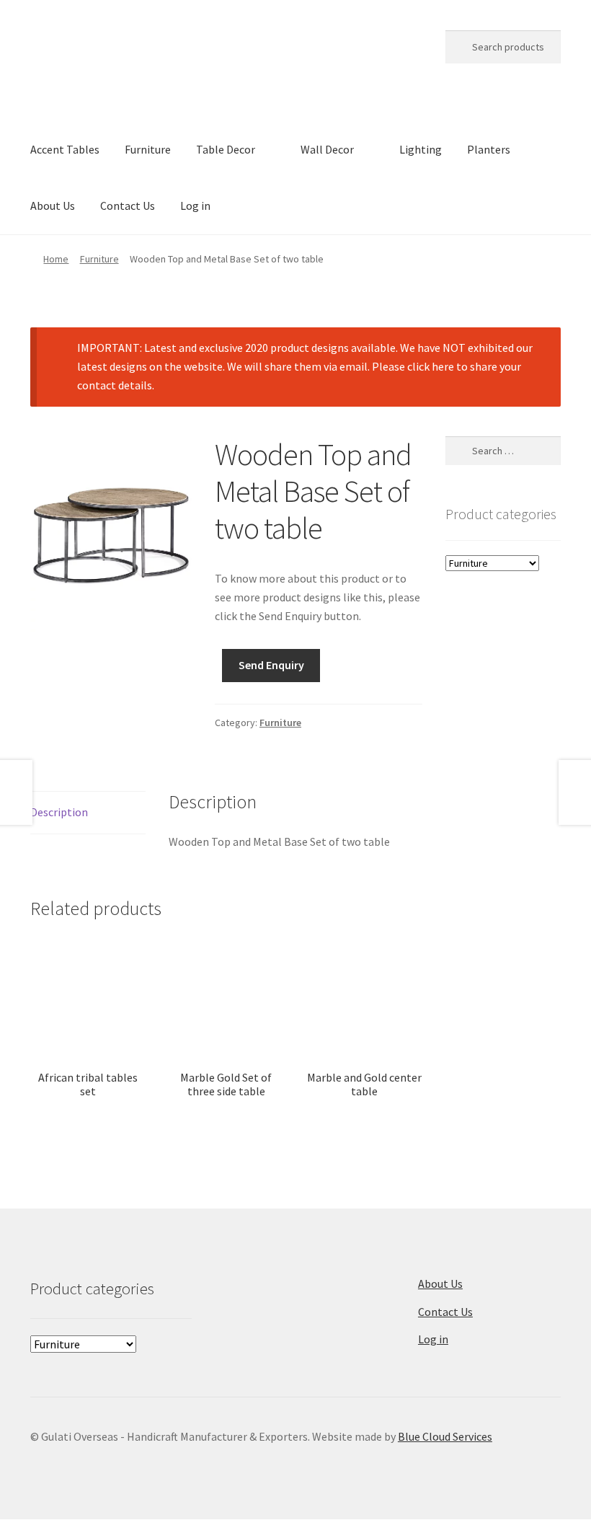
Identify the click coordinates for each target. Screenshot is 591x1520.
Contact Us (127, 205)
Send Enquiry (271, 665)
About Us (52, 205)
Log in (195, 205)
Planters (488, 149)
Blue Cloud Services (445, 1436)
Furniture (148, 149)
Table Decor (225, 149)
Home (55, 258)
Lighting (420, 149)
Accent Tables (64, 149)
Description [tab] (59, 812)
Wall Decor (327, 149)
